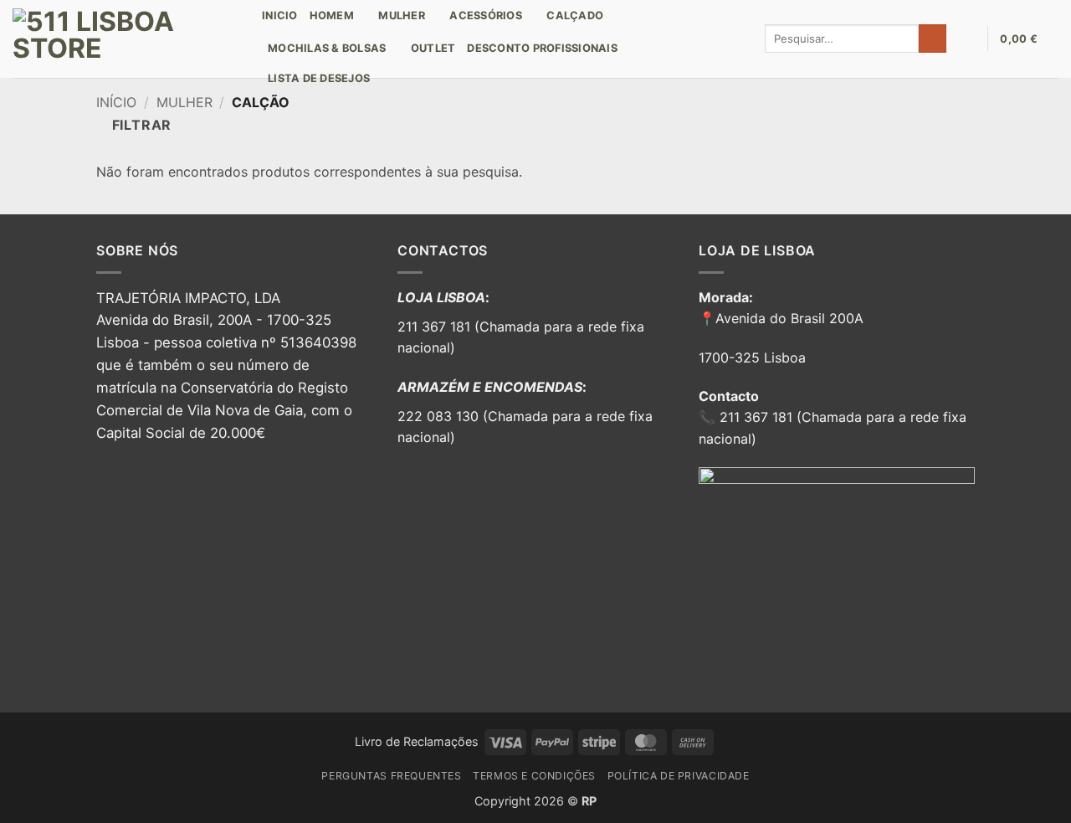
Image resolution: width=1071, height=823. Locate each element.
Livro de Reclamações (417, 741)
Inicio (280, 15)
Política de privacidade (678, 775)
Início (116, 102)
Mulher (184, 102)
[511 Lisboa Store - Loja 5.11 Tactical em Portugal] (125, 39)
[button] (966, 38)
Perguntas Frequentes (391, 775)
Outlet (433, 48)
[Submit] (932, 38)
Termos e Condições (534, 775)
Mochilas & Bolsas (327, 48)
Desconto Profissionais (542, 48)
